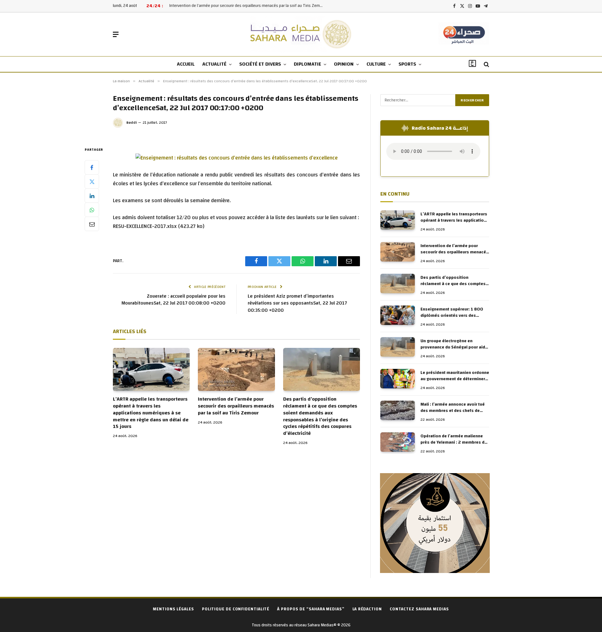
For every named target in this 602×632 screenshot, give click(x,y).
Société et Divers (260, 64)
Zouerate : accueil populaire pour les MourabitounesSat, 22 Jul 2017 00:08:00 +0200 (173, 300)
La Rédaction (367, 609)
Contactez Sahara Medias (419, 609)
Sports (407, 64)
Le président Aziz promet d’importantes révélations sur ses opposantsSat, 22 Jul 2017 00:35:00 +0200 (297, 303)
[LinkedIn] (92, 195)
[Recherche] (486, 64)
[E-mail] (92, 224)
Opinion (344, 64)
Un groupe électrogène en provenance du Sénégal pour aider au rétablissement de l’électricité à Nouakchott (454, 344)
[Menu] (116, 34)
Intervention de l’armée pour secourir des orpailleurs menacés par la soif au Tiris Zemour (247, 5)
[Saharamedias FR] (301, 34)
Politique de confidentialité (235, 609)
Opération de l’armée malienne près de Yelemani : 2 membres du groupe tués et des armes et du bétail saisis (453, 439)
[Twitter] (92, 181)
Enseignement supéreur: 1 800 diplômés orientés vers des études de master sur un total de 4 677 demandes (453, 312)
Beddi (131, 122)
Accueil (186, 64)
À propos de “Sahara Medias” (311, 609)
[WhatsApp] (92, 210)
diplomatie (307, 64)
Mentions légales (173, 609)
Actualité (214, 64)
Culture (376, 64)
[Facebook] (92, 167)
